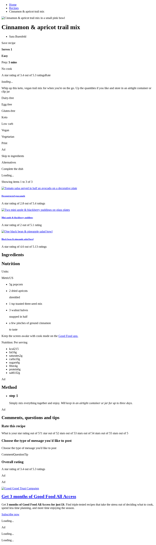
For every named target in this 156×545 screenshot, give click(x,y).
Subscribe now (10, 514)
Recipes (14, 8)
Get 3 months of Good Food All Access (39, 496)
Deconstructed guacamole (13, 196)
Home (13, 4)
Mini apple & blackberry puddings (17, 217)
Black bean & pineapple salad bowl (17, 239)
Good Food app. (68, 336)
